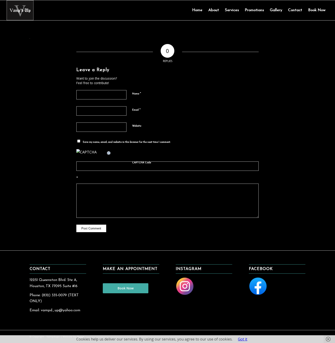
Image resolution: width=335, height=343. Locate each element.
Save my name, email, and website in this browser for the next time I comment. (127, 142)
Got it (242, 339)
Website (136, 126)
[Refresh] (108, 152)
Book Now (126, 288)
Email (136, 109)
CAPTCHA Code (141, 162)
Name (136, 93)
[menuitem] (197, 10)
